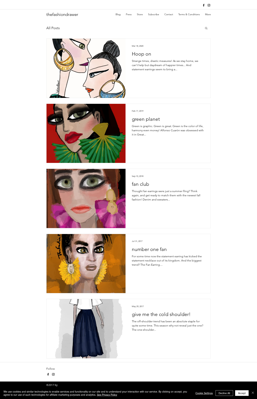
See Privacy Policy (107, 394)
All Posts (53, 28)
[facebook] (203, 5)
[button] (206, 28)
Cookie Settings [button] (204, 393)
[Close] (253, 393)
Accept (242, 393)
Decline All (224, 393)
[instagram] (209, 5)
